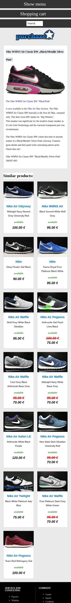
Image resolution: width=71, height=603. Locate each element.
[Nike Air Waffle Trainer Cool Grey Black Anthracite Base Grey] (18, 380)
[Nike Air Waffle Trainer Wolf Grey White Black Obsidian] (18, 320)
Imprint (48, 598)
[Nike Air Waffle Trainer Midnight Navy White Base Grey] (52, 380)
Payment (15, 597)
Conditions (49, 602)
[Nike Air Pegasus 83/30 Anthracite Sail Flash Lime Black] (52, 320)
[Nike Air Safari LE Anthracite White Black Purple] (18, 440)
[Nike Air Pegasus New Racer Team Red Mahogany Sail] (18, 555)
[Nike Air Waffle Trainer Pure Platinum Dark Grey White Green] (52, 499)
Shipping (15, 600)
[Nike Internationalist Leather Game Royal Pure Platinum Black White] (52, 263)
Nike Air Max (34, 109)
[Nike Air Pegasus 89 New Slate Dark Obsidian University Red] (52, 440)
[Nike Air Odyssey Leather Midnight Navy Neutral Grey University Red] (18, 207)
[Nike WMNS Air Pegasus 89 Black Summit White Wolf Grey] (52, 207)
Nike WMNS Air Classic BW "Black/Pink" (30, 101)
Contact (48, 594)
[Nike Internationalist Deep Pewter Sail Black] (18, 263)
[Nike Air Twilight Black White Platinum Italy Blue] (18, 499)
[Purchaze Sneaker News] (35, 40)
